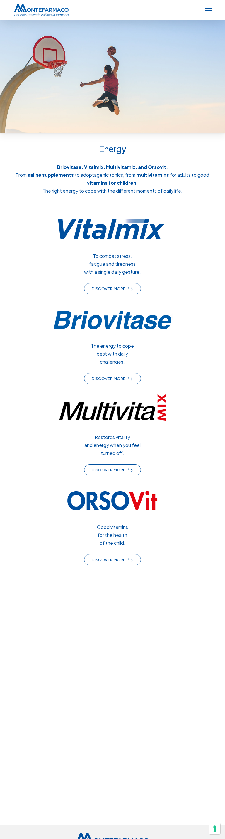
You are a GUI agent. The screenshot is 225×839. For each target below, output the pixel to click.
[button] (208, 10)
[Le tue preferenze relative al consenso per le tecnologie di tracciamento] (214, 828)
